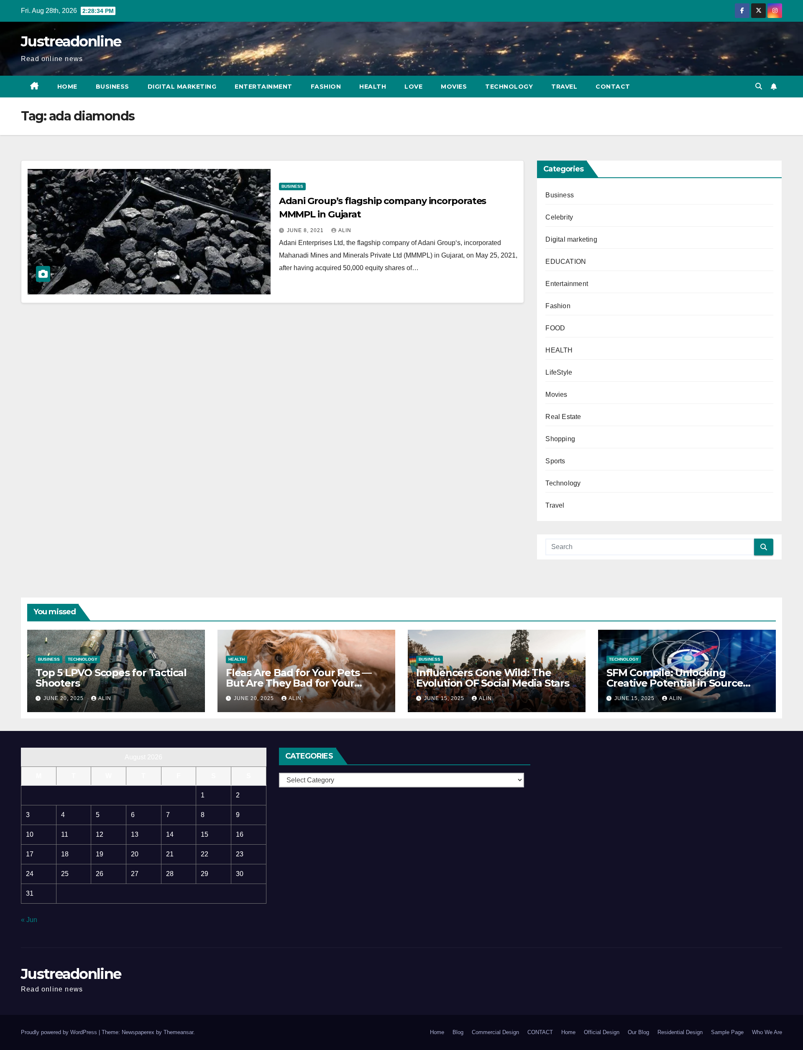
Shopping (560, 438)
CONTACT (613, 86)
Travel (564, 86)
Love (413, 86)
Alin (344, 230)
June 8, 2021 (306, 230)
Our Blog (638, 1032)
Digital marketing (182, 86)
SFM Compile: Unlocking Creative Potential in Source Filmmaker (674, 683)
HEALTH (559, 350)
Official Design (601, 1032)
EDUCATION (565, 261)
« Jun (29, 919)
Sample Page (727, 1032)
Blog (458, 1032)
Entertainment (263, 86)
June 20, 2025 (64, 698)
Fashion (326, 86)
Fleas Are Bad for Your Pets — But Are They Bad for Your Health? (298, 683)
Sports (555, 461)
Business (112, 86)
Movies (454, 86)
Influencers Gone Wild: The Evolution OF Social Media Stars (492, 678)
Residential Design (680, 1032)
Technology (509, 86)
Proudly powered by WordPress (60, 1032)
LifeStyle (558, 372)
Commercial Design (495, 1032)
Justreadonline (71, 41)
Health (372, 86)
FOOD (555, 328)
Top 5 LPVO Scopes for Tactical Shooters (111, 678)
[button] (758, 86)
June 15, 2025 (445, 698)
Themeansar (178, 1032)
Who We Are (767, 1032)
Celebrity (559, 217)
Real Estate (563, 416)
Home (67, 86)
